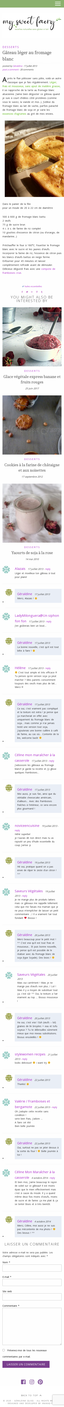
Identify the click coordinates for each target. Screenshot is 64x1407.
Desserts (10, 47)
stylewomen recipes (30, 1054)
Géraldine (17, 65)
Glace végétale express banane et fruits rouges (32, 379)
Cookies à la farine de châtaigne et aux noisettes (32, 467)
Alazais (20, 568)
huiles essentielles (33, 286)
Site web (7, 1291)
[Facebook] (23, 1382)
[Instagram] (32, 1382)
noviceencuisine (27, 825)
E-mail (6, 1276)
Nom (6, 1262)
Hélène (20, 668)
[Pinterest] (40, 1382)
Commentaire (10, 1305)
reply (47, 569)
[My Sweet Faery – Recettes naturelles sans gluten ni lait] (32, 24)
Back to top (29, 1395)
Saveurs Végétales (29, 891)
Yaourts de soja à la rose (32, 553)
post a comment (10, 69)
